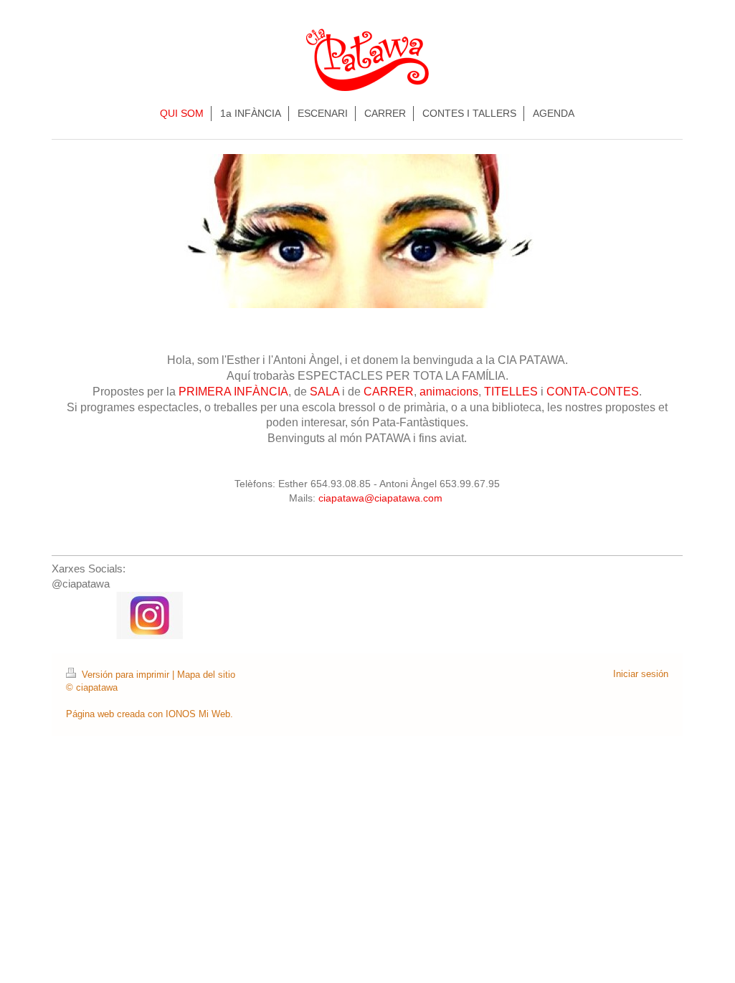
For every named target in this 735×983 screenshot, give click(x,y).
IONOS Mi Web (198, 714)
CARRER (389, 391)
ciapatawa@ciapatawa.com (381, 498)
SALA (324, 391)
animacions (448, 391)
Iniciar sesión (640, 673)
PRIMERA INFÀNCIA (233, 391)
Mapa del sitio (206, 674)
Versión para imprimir (125, 674)
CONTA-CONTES (592, 391)
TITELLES (511, 391)
